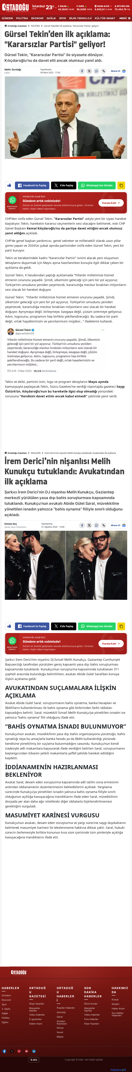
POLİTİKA (22, 18)
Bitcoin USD (123, 6)
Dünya (60, 1028)
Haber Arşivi (35, 1023)
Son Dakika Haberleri (117, 1014)
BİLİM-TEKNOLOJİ (80, 18)
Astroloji (61, 1012)
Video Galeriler (37, 1014)
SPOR (62, 18)
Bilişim (60, 1037)
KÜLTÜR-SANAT (105, 18)
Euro (81, 6)
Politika (5, 1018)
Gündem (6, 995)
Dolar (63, 6)
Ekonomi (6, 1000)
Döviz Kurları (90, 1003)
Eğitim (5, 1022)
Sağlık (5, 1013)
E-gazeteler (35, 1019)
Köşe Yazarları (36, 1003)
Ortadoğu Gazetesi (17, 25)
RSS (35, 1059)
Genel (60, 1032)
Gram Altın (103, 6)
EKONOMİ (37, 18)
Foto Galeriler (91, 1019)
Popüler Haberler (66, 1008)
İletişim (115, 1004)
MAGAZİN (36, 453)
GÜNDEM (7, 18)
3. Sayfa (6, 1009)
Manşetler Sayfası (34, 1009)
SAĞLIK (51, 18)
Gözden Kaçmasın (62, 1022)
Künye (115, 999)
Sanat (60, 1017)
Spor (4, 1004)
